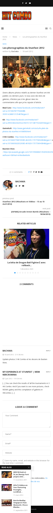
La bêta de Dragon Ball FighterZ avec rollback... (26, 264)
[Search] (50, 28)
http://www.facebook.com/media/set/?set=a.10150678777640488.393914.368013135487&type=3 (24, 111)
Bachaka (15, 51)
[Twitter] (26, 3)
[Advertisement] (26, 317)
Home (5, 37)
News (15, 37)
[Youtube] (30, 3)
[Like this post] (31, 172)
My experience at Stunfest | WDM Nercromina (21, 373)
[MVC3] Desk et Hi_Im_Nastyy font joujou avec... (21, 474)
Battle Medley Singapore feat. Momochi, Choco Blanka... (20, 503)
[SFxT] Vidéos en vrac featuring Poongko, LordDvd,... (20, 488)
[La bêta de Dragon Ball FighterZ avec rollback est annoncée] (26, 244)
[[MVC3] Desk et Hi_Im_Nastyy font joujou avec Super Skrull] (7, 474)
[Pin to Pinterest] (39, 172)
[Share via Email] (41, 172)
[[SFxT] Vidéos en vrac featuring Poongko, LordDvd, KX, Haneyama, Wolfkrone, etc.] (7, 487)
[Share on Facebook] (33, 172)
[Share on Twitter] (36, 172)
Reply (48, 350)
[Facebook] (22, 3)
